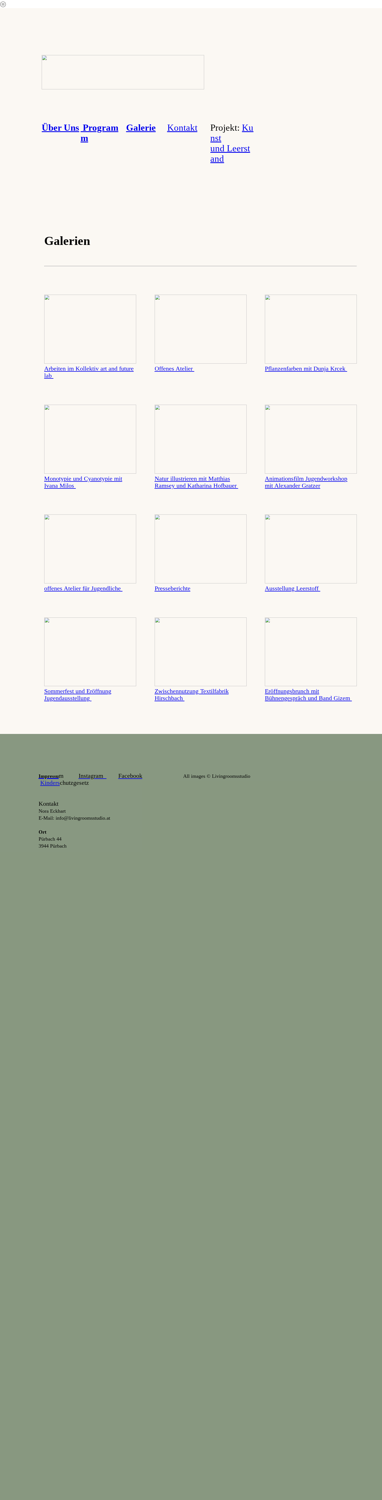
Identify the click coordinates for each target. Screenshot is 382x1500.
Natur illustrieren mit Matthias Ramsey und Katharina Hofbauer (196, 482)
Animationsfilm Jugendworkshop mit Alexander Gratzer (306, 482)
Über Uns (60, 128)
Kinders (50, 782)
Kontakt (182, 128)
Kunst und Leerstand (231, 143)
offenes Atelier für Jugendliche (83, 588)
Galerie (141, 128)
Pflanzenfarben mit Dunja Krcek (306, 368)
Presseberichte (172, 588)
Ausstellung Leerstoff (292, 588)
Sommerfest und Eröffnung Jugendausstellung (77, 695)
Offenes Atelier (174, 368)
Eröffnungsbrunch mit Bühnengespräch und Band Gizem (308, 695)
